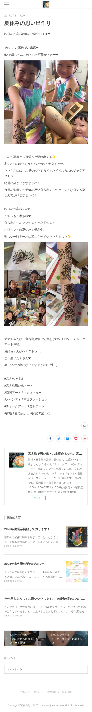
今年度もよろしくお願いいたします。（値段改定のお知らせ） (46, 598)
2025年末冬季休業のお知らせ (24, 563)
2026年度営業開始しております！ (27, 529)
